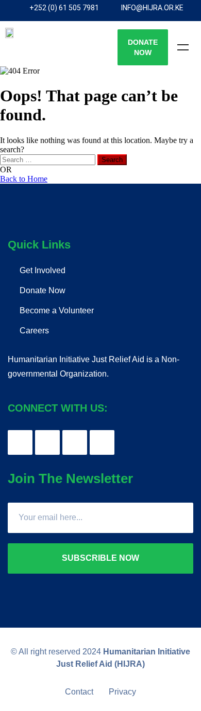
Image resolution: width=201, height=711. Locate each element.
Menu (183, 47)
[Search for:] (48, 159)
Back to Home (23, 178)
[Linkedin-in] (102, 442)
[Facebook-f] (20, 442)
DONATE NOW (143, 47)
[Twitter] (47, 442)
